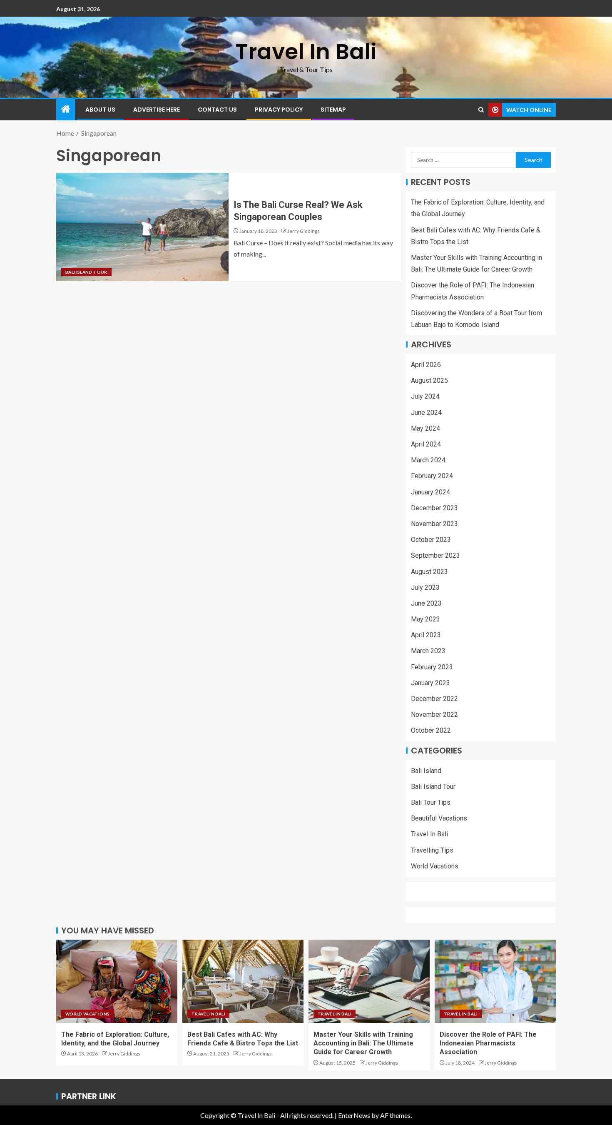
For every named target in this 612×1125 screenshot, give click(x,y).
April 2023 (426, 635)
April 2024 (426, 444)
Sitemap (333, 109)
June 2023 (426, 603)
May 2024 (425, 428)
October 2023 (431, 540)
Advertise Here (156, 109)
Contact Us (217, 109)
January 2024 (430, 492)
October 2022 (431, 730)
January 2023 (430, 683)
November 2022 (434, 714)
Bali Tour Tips (430, 802)
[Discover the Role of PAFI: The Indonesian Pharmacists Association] (495, 981)
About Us (100, 109)
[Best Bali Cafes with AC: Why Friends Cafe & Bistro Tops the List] (243, 981)
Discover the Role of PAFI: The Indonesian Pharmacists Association (488, 1043)
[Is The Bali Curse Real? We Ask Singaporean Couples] (142, 227)
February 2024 (432, 476)
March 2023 (428, 651)
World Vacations (434, 866)
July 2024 (425, 396)
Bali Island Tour (86, 271)
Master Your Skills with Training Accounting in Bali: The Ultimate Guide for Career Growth (363, 1043)
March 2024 (428, 460)
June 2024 (426, 413)
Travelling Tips (432, 850)
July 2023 (425, 587)
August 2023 (429, 572)
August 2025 (429, 380)
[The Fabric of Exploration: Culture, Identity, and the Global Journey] (116, 981)
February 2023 (432, 667)
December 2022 (434, 699)
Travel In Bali (306, 51)
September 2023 (435, 555)
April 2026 (426, 365)
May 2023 (425, 619)
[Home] (65, 109)
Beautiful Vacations (439, 818)
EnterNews (354, 1115)
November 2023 (434, 524)
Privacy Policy (279, 109)
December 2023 (434, 508)
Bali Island (426, 771)
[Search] (481, 110)
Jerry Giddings (303, 231)
